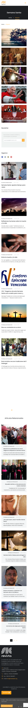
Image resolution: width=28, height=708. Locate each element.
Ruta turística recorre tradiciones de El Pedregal (13, 362)
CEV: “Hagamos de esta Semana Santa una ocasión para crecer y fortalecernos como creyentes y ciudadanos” (12, 292)
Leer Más (6, 401)
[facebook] (2, 157)
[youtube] (11, 157)
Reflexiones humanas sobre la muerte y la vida (13, 222)
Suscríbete (5, 692)
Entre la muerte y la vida (9, 257)
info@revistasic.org (12, 678)
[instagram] (8, 157)
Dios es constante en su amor (11, 327)
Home (2, 24)
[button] (16, 640)
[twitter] (5, 157)
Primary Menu (25, 3)
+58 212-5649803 (13, 674)
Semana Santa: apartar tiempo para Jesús (13, 186)
